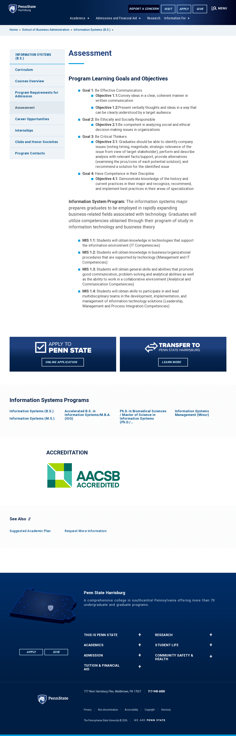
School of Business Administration (45, 29)
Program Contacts (30, 153)
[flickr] (43, 634)
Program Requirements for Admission (36, 94)
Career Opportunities (32, 119)
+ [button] (139, 635)
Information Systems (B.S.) (92, 29)
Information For (175, 18)
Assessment (25, 108)
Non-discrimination (108, 709)
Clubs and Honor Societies (36, 142)
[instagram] (62, 634)
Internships (24, 130)
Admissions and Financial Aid (116, 18)
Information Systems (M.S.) (32, 418)
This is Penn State (101, 635)
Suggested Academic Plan (30, 531)
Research (154, 18)
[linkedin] (34, 634)
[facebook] (24, 634)
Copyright (150, 709)
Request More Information (86, 531)
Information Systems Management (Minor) (192, 413)
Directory (166, 709)
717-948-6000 (156, 691)
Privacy (87, 709)
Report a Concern (144, 8)
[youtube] (53, 634)
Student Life (166, 645)
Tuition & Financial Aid (102, 667)
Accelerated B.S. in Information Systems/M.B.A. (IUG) (88, 414)
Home (14, 29)
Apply (184, 9)
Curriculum (24, 70)
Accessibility (131, 709)
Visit (168, 9)
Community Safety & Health (174, 657)
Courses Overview (29, 81)
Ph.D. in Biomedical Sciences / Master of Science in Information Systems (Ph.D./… (143, 416)
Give (200, 9)
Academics (78, 18)
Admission (93, 655)
